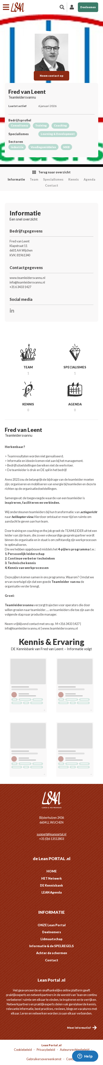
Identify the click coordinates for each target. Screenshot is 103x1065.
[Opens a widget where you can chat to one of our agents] (85, 1057)
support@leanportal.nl (51, 834)
